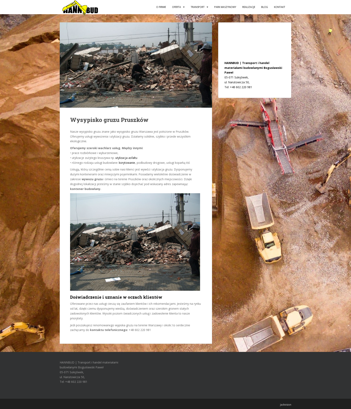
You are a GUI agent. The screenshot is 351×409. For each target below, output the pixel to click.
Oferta (176, 7)
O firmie (161, 7)
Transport (198, 7)
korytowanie (127, 163)
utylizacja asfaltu (126, 158)
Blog (264, 7)
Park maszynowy (225, 7)
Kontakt (279, 7)
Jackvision (285, 404)
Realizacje (248, 7)
